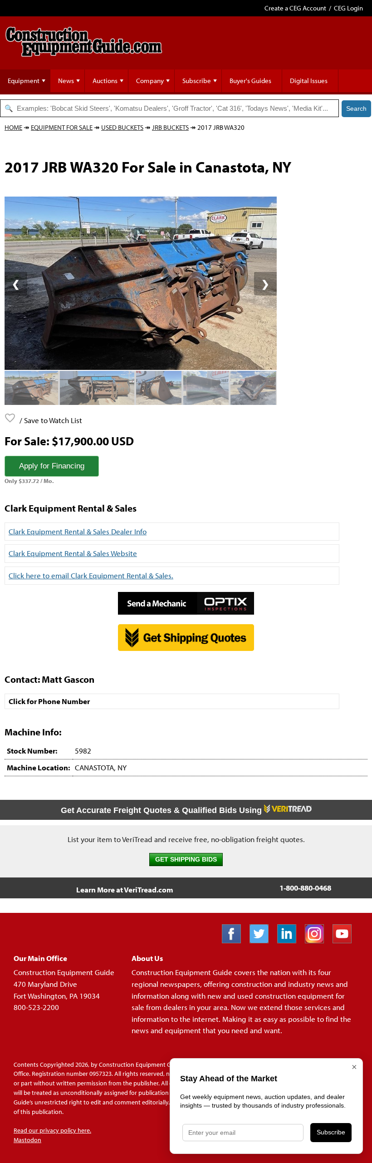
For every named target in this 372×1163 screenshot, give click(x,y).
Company (150, 80)
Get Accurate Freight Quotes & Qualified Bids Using (162, 810)
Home (13, 127)
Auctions (105, 80)
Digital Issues (309, 80)
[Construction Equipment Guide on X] (262, 940)
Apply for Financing (51, 466)
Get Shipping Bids (186, 859)
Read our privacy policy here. (52, 1130)
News (66, 80)
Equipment (23, 80)
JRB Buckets (170, 127)
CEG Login (348, 8)
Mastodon (27, 1140)
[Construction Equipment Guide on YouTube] (345, 940)
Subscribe (196, 80)
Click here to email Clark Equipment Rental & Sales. (91, 575)
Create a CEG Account (295, 8)
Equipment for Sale (62, 127)
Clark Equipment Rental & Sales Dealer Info (78, 531)
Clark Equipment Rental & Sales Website (73, 553)
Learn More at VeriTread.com (124, 889)
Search (356, 108)
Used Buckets (122, 127)
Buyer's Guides (250, 80)
